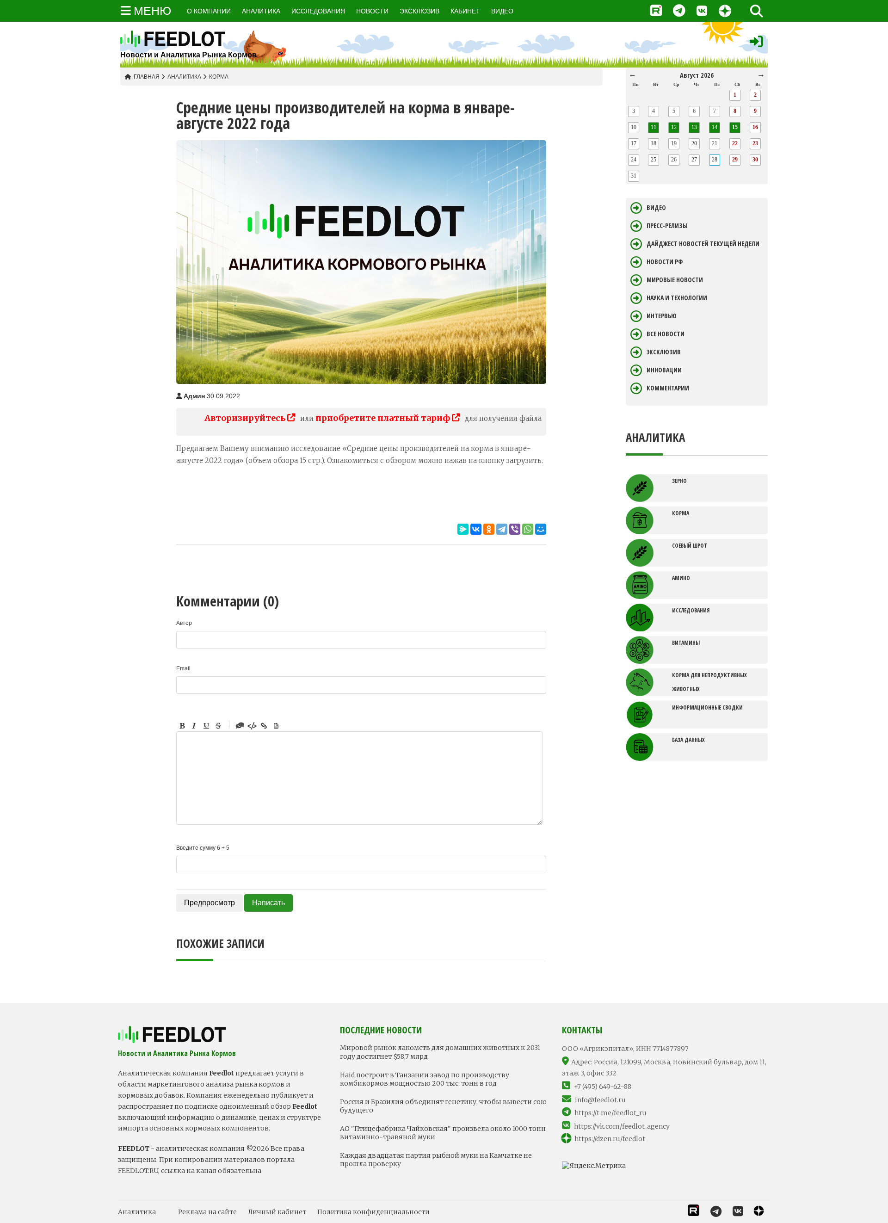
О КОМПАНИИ (209, 11)
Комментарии (668, 388)
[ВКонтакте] (475, 529)
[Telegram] (501, 529)
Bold (182, 725)
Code (252, 725)
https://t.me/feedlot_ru (610, 1113)
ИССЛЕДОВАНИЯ (318, 11)
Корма (218, 77)
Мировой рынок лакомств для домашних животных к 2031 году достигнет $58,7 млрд (440, 1052)
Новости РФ (665, 262)
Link (264, 725)
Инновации (664, 370)
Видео (656, 208)
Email (183, 668)
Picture (276, 725)
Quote (240, 725)
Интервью (662, 316)
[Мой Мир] (540, 529)
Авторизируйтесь (245, 418)
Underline (206, 725)
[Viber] (514, 529)
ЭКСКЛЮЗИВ (419, 11)
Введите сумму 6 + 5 (202, 848)
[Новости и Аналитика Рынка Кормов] (188, 39)
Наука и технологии (677, 298)
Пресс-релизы (667, 226)
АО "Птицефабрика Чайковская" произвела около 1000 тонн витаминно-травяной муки (443, 1132)
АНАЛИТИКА (261, 11)
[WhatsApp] (527, 529)
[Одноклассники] (488, 529)
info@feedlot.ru (600, 1100)
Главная (147, 77)
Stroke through (218, 725)
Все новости (665, 334)
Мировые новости (675, 280)
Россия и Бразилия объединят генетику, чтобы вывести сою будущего (443, 1106)
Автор (184, 623)
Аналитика (184, 77)
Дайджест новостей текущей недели (703, 244)
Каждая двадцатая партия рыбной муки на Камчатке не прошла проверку (436, 1159)
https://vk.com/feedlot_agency (622, 1126)
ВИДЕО (502, 11)
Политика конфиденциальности (373, 1212)
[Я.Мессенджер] (463, 529)
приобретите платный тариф (383, 418)
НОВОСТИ (372, 11)
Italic (194, 725)
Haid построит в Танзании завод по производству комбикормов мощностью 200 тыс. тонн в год (424, 1079)
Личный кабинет (277, 1212)
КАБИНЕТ (465, 11)
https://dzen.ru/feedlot (609, 1139)
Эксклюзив (664, 352)
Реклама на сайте (207, 1212)
